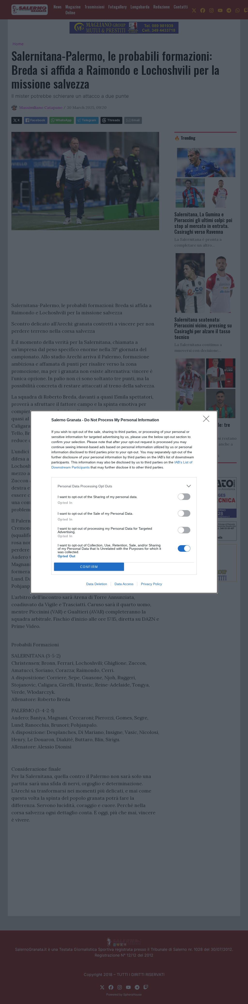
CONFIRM (89, 567)
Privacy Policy (151, 584)
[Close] (207, 420)
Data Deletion (96, 584)
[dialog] (124, 502)
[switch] (184, 496)
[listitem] (124, 486)
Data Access (124, 584)
